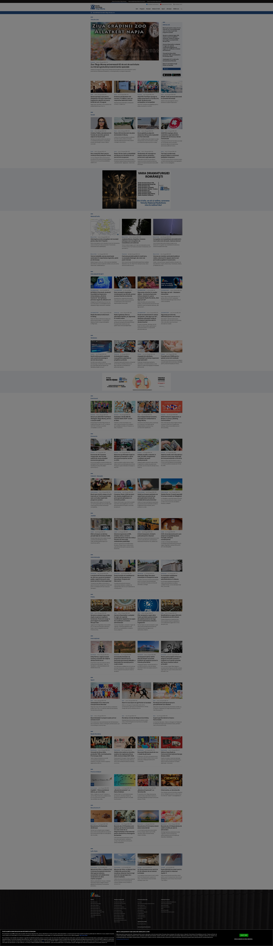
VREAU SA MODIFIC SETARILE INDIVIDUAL (243, 939)
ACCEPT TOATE (244, 935)
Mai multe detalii (83, 935)
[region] (136, 937)
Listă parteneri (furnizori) (122, 939)
